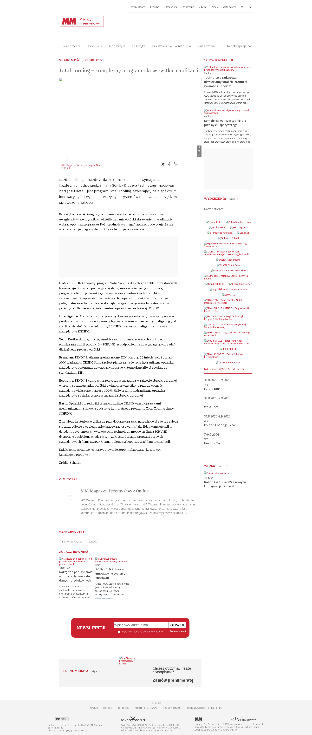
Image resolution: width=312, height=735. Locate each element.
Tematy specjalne (239, 46)
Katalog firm (171, 7)
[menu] (156, 7)
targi (206, 384)
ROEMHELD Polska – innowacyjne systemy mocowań (110, 573)
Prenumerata (123, 708)
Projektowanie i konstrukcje (171, 46)
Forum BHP (212, 389)
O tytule (94, 708)
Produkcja (95, 46)
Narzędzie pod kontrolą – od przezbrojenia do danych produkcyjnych (75, 576)
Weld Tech (211, 407)
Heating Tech (213, 443)
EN (212, 708)
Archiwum (152, 708)
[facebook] (169, 164)
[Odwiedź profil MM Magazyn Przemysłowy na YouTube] (159, 703)
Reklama (107, 708)
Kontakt (138, 708)
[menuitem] (138, 7)
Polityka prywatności (196, 708)
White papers (229, 7)
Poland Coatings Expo (219, 425)
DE (220, 708)
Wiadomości (71, 46)
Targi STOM (64, 567)
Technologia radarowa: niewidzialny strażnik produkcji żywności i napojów (225, 82)
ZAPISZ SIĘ (177, 625)
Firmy (98, 565)
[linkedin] (176, 164)
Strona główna (138, 7)
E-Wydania (155, 7)
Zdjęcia (202, 7)
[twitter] (163, 164)
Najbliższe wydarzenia (224, 369)
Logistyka (138, 46)
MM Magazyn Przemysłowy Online (81, 165)
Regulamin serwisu (171, 708)
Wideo (215, 7)
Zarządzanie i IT (209, 46)
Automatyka (117, 46)
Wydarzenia (188, 7)
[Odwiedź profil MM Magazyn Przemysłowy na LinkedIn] (156, 703)
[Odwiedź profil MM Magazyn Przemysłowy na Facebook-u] (152, 703)
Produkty (93, 60)
